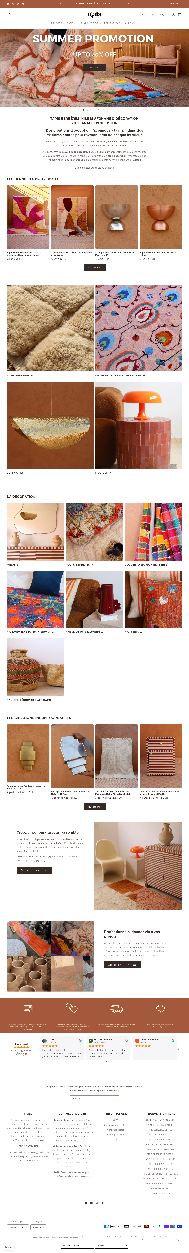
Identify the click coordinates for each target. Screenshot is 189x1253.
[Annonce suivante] (128, 4)
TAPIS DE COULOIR (160, 1193)
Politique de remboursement (93, 1237)
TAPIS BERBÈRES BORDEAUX (159, 1149)
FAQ (117, 1140)
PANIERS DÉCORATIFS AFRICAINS (29, 699)
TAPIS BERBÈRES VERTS (160, 1164)
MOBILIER (101, 472)
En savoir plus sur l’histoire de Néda (94, 168)
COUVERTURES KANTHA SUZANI (29, 632)
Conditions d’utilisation (140, 1237)
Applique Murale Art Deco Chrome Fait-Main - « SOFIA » (70, 792)
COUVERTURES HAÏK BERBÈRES (146, 564)
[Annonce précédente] (60, 4)
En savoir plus (37, 1140)
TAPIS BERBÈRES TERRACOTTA (159, 1159)
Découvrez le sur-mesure (34, 870)
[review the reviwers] (80, 1041)
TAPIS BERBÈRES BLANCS (160, 1125)
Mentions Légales (115, 1130)
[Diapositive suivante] (103, 110)
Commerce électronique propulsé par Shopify (61, 1237)
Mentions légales (175, 1240)
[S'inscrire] (116, 1098)
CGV (115, 1120)
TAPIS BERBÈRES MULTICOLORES (160, 1179)
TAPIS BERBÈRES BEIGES (159, 1130)
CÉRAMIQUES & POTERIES (83, 632)
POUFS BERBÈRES (78, 564)
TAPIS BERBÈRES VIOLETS (160, 1169)
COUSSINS (132, 632)
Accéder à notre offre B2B (122, 965)
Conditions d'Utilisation (115, 1125)
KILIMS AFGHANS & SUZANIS (160, 1120)
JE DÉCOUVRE (94, 76)
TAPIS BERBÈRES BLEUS (160, 1135)
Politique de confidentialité (118, 1237)
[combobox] (77, 1246)
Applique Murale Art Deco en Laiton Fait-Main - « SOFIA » (27, 787)
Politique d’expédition (160, 1237)
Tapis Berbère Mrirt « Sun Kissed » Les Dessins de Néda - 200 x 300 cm (26, 254)
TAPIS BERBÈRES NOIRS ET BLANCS (160, 1174)
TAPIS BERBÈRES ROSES (159, 1140)
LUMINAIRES (15, 472)
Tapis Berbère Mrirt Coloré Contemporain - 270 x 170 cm (72, 254)
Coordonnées (176, 1237)
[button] (10, 15)
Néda (40, 1237)
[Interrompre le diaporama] (110, 110)
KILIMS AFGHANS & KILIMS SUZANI (118, 375)
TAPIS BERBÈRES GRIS (160, 1188)
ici (38, 1160)
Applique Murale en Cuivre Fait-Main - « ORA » (158, 254)
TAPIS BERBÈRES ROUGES (160, 1154)
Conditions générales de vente (154, 1240)
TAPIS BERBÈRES (18, 375)
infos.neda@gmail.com (160, 1027)
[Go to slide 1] (106, 1061)
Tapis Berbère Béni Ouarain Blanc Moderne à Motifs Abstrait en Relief (112, 792)
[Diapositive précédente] (79, 110)
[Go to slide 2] (108, 1061)
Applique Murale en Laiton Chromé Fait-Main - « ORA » (115, 254)
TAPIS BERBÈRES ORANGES (160, 1183)
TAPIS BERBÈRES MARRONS (160, 1144)
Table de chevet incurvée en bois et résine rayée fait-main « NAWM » (160, 792)
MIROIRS (12, 564)
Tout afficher (94, 267)
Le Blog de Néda (115, 1135)
